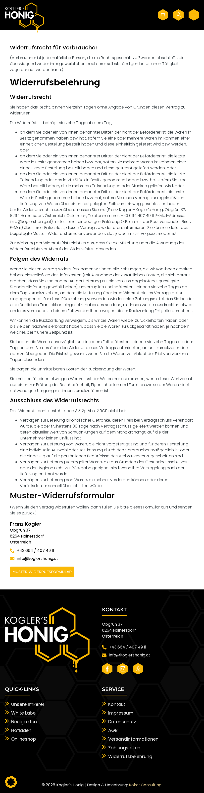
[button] (11, 782)
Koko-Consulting (145, 785)
